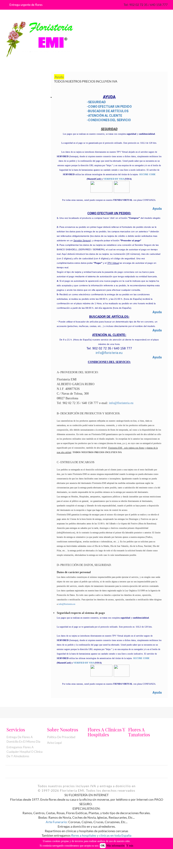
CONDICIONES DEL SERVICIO (109, 120)
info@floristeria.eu (109, 353)
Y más (129, 845)
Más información (115, 845)
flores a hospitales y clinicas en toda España (101, 835)
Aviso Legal (54, 742)
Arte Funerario (56, 822)
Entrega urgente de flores (26, 5)
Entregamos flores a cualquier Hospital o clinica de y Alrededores (25, 751)
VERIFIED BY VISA (113, 179)
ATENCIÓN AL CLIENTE (105, 115)
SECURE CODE (147, 174)
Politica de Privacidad (61, 737)
